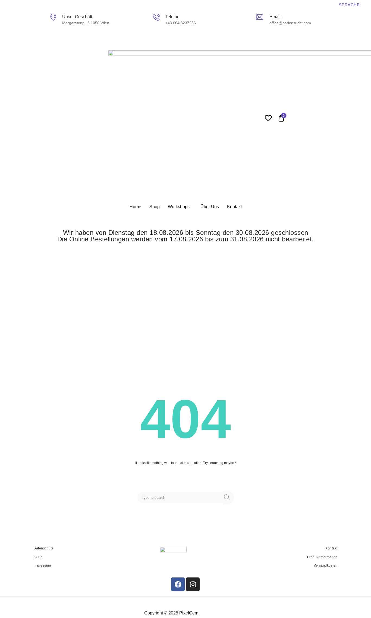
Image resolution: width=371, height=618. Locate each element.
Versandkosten (326, 565)
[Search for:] (181, 498)
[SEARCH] (228, 498)
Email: (275, 16)
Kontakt (234, 206)
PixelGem (188, 613)
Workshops (179, 206)
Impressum (42, 565)
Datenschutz (43, 548)
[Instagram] (193, 584)
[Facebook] (178, 584)
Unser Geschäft (77, 16)
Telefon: (172, 16)
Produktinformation (322, 557)
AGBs (37, 557)
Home (135, 206)
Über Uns (209, 206)
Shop (154, 206)
